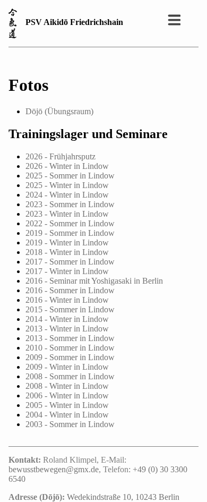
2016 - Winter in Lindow (67, 299)
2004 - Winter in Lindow (67, 414)
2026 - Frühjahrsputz (60, 156)
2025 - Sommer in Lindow (70, 175)
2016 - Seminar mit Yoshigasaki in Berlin (94, 280)
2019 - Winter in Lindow (67, 242)
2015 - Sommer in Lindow (70, 309)
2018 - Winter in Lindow (67, 252)
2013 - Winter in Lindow (67, 328)
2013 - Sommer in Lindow (70, 338)
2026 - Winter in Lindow (67, 166)
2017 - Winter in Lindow (67, 271)
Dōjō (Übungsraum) (59, 111)
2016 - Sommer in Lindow (70, 290)
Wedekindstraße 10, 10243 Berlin (123, 496)
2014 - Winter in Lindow (67, 319)
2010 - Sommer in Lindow (70, 347)
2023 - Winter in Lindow (67, 213)
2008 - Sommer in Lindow (70, 376)
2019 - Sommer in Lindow (70, 232)
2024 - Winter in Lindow (67, 194)
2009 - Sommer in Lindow (70, 357)
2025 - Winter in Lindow (67, 185)
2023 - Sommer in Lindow (70, 204)
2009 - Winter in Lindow (67, 366)
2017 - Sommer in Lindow (70, 261)
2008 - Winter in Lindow (67, 385)
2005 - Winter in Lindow (67, 405)
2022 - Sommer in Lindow (70, 223)
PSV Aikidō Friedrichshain (74, 22)
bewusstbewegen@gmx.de (53, 469)
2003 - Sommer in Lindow (70, 424)
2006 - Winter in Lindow (67, 395)
